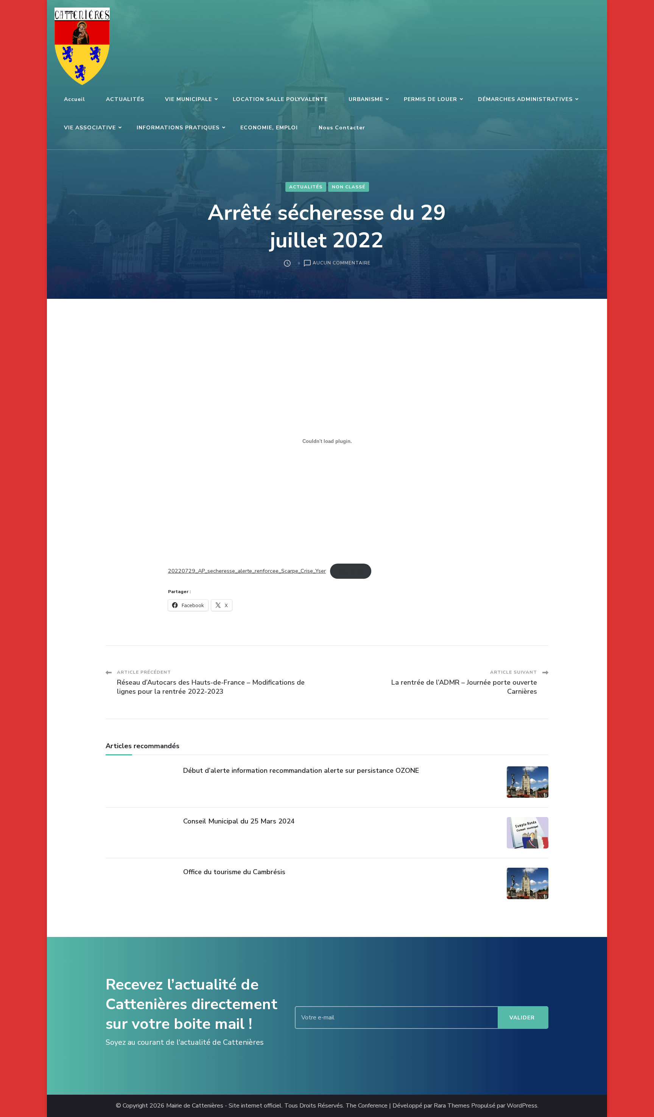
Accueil (74, 99)
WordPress (522, 1105)
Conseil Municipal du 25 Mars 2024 (239, 821)
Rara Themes (452, 1105)
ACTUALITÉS (125, 99)
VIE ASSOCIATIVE (90, 127)
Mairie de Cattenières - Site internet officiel (224, 1105)
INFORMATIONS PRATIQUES (178, 127)
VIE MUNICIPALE (188, 99)
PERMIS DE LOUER (430, 99)
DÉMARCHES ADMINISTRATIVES (525, 99)
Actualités (305, 187)
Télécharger (350, 571)
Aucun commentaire (342, 263)
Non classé (348, 187)
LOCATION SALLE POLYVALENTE (280, 99)
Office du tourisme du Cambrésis (234, 871)
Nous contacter (342, 127)
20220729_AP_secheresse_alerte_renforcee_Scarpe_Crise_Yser (247, 571)
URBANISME (366, 99)
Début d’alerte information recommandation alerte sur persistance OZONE (301, 770)
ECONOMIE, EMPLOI (269, 127)
